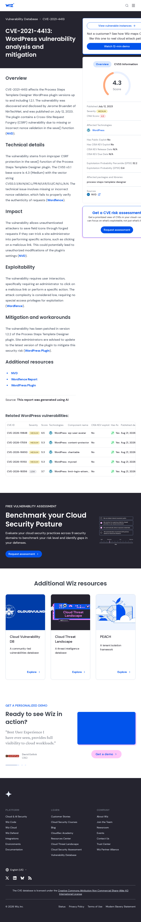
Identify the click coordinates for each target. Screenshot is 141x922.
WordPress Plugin (37, 351)
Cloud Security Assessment (66, 849)
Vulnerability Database (22, 19)
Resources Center (61, 838)
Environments (13, 844)
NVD (10, 133)
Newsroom (103, 827)
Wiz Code (11, 822)
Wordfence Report (24, 379)
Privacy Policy (76, 906)
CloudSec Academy (62, 833)
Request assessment (117, 230)
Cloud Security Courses (64, 822)
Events (100, 833)
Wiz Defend (12, 833)
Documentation (14, 849)
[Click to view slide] (6, 765)
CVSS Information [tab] (126, 64)
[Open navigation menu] (133, 5)
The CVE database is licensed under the (70, 892)
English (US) (16, 869)
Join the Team (104, 822)
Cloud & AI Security (16, 816)
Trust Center (104, 844)
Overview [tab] (102, 64)
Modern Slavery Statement (120, 906)
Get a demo (104, 754)
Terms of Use (95, 906)
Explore (31, 672)
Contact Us (103, 838)
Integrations (12, 838)
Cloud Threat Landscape (65, 844)
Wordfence (55, 200)
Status (62, 906)
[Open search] (127, 5)
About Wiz (102, 816)
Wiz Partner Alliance (108, 849)
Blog (53, 827)
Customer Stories (60, 816)
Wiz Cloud (11, 827)
